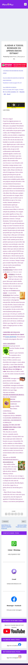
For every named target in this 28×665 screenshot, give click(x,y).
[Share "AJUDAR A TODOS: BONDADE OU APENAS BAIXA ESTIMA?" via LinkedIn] (15, 514)
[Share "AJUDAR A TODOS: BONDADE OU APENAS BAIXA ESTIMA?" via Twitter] (9, 514)
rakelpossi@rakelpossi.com (14, 583)
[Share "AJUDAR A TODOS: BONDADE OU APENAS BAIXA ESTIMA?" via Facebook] (6, 514)
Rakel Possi (12, 56)
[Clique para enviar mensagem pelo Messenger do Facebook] (14, 601)
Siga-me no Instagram (12, 657)
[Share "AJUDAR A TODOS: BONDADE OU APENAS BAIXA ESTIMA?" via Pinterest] (12, 514)
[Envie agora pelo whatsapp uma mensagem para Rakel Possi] (14, 546)
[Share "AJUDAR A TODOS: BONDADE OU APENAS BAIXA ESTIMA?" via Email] (18, 514)
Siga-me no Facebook (12, 645)
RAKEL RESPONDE (10, 337)
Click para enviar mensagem (14, 610)
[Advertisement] (14, 23)
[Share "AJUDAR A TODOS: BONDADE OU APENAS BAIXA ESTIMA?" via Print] (21, 514)
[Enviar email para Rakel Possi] (14, 575)
